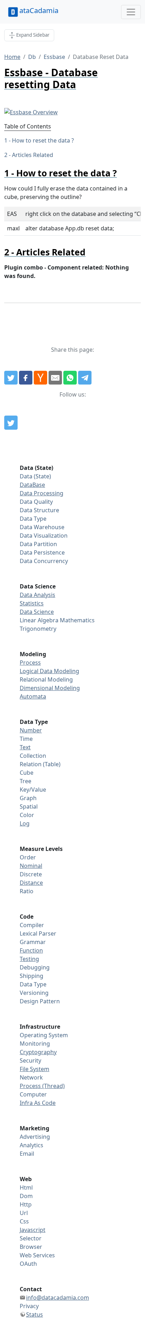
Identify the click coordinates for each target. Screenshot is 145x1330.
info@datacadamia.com (57, 1297)
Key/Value (33, 789)
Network (31, 1077)
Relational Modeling (46, 679)
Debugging (35, 967)
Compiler (32, 925)
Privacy (29, 1306)
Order (28, 857)
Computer (33, 1094)
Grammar (33, 942)
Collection (33, 756)
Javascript (32, 1230)
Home (12, 57)
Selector (31, 1238)
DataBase (32, 485)
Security (30, 1060)
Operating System (44, 1035)
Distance (31, 883)
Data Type (33, 518)
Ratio (26, 891)
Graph (28, 798)
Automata (33, 696)
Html (26, 1187)
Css (24, 1221)
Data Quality (36, 502)
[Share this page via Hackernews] (40, 378)
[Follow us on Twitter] (11, 423)
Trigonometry (38, 629)
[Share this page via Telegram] (85, 378)
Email (27, 1153)
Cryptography (38, 1052)
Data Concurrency (44, 561)
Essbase (54, 57)
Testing (29, 959)
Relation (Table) (40, 764)
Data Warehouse (42, 527)
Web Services (37, 1255)
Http (26, 1204)
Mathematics (77, 620)
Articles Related (32, 155)
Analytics (31, 1145)
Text (25, 747)
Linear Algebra (39, 620)
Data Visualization (44, 535)
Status (34, 1314)
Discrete (31, 874)
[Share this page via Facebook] (25, 378)
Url (24, 1213)
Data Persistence (42, 552)
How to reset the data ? (43, 140)
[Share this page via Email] (55, 378)
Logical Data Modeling (49, 671)
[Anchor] (121, 173)
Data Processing (41, 493)
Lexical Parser (38, 933)
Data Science (37, 612)
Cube (26, 772)
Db (32, 57)
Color (27, 815)
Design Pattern (40, 1001)
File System (34, 1069)
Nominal (31, 866)
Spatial (29, 806)
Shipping (31, 976)
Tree (25, 781)
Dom (26, 1196)
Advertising (35, 1137)
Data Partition (38, 544)
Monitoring (35, 1043)
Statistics (32, 603)
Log (25, 823)
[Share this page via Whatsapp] (70, 378)
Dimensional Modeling (50, 688)
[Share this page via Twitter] (11, 378)
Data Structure (39, 510)
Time (26, 739)
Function (31, 950)
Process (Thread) (42, 1086)
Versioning (34, 993)
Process (30, 662)
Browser (31, 1247)
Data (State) (35, 476)
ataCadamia (38, 10)
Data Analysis (37, 595)
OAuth (28, 1264)
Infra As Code (38, 1103)
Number (31, 730)
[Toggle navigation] (131, 12)
